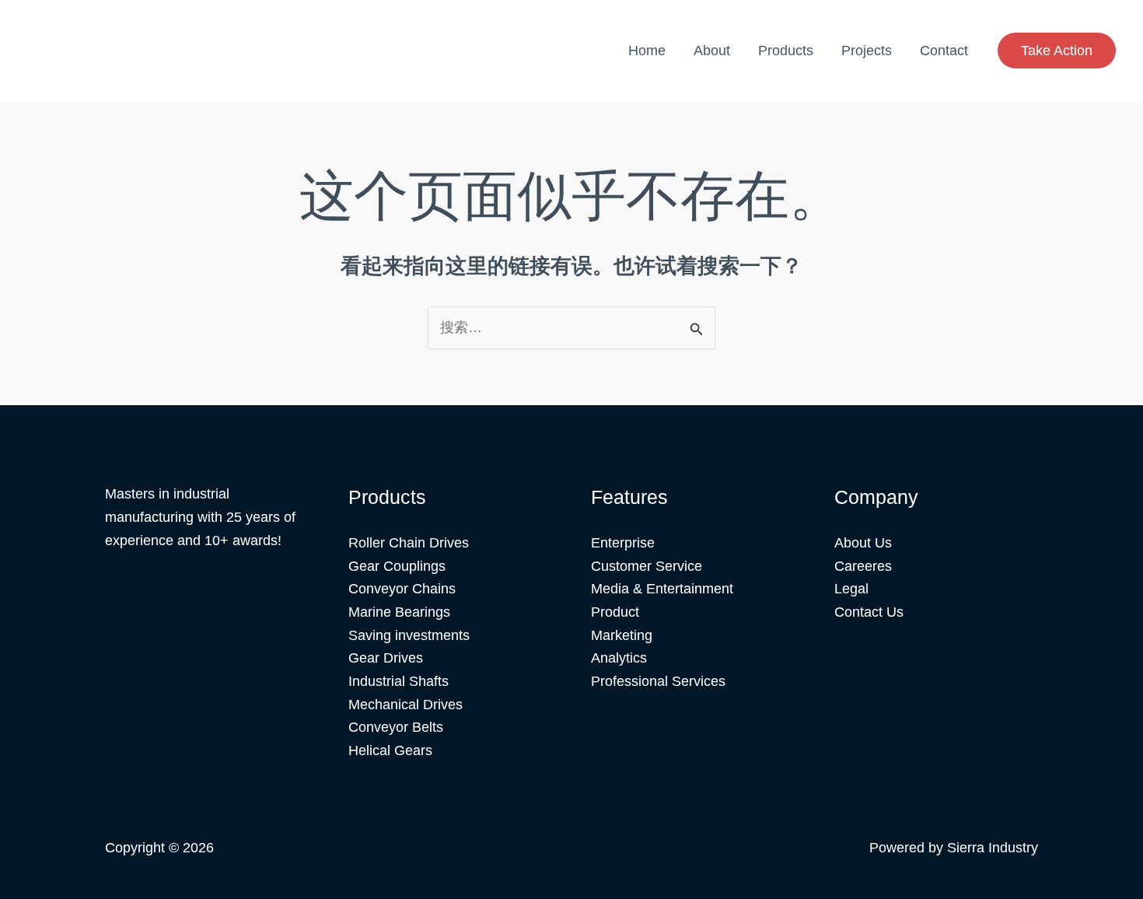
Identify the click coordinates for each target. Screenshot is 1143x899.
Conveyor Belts (395, 727)
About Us (863, 543)
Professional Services (658, 681)
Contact (944, 50)
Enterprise (623, 543)
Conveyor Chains (402, 588)
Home (647, 50)
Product (615, 612)
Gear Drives (385, 658)
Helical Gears (390, 750)
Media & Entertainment (662, 588)
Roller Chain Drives (408, 543)
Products (785, 50)
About (712, 50)
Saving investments (409, 635)
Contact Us (869, 612)
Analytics (619, 658)
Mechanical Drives (405, 704)
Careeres (863, 566)
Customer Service (646, 566)
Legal (851, 588)
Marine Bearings (399, 612)
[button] (1057, 50)
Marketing (621, 635)
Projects (866, 50)
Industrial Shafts (398, 681)
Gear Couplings (397, 566)
